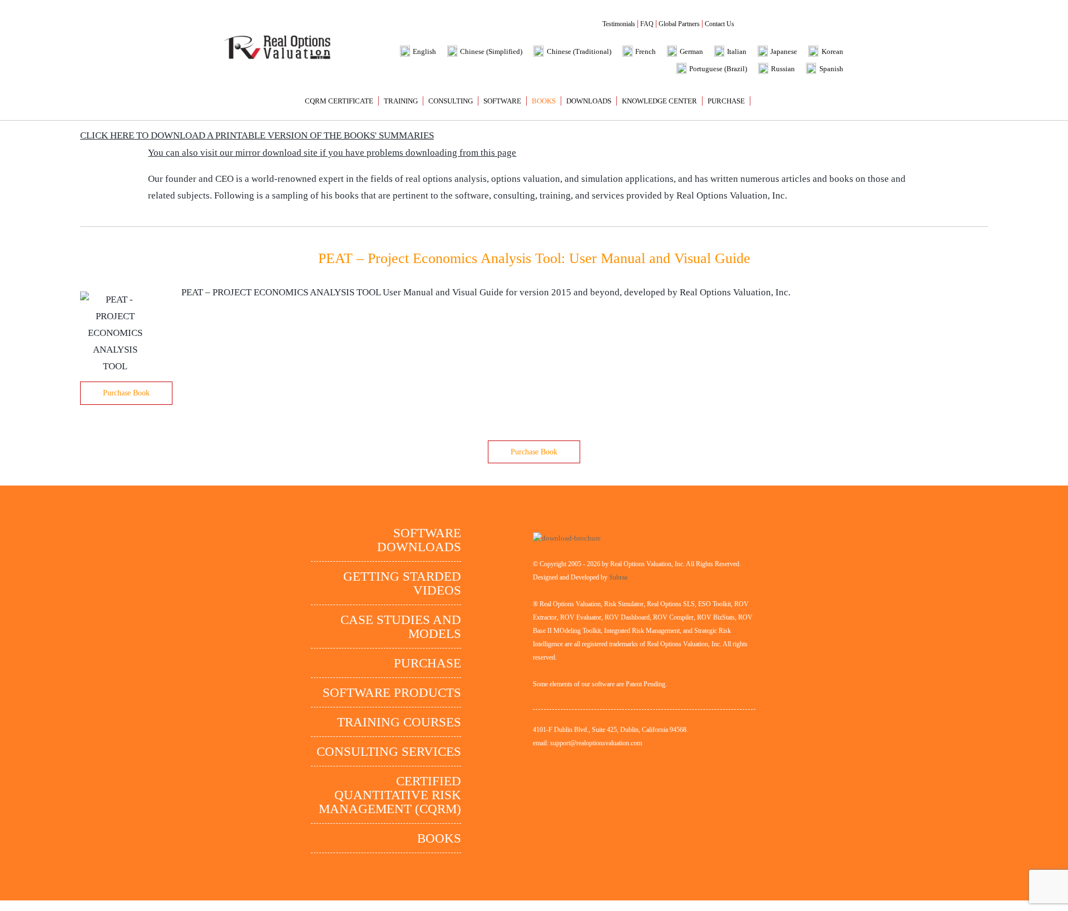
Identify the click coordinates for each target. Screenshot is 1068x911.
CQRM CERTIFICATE (339, 101)
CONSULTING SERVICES (389, 752)
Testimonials (618, 24)
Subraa (618, 577)
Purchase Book (126, 393)
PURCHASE (726, 101)
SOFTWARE (502, 101)
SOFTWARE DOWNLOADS (419, 540)
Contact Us (719, 24)
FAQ (647, 24)
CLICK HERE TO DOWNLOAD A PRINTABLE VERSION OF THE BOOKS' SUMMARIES (257, 135)
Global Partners (679, 24)
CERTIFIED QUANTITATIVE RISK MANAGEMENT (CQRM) (390, 795)
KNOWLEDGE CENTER (659, 101)
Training (401, 101)
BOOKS (544, 101)
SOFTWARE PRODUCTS (392, 693)
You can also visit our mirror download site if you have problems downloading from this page (332, 152)
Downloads (588, 101)
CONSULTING (450, 101)
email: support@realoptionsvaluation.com (587, 743)
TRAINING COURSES (399, 722)
